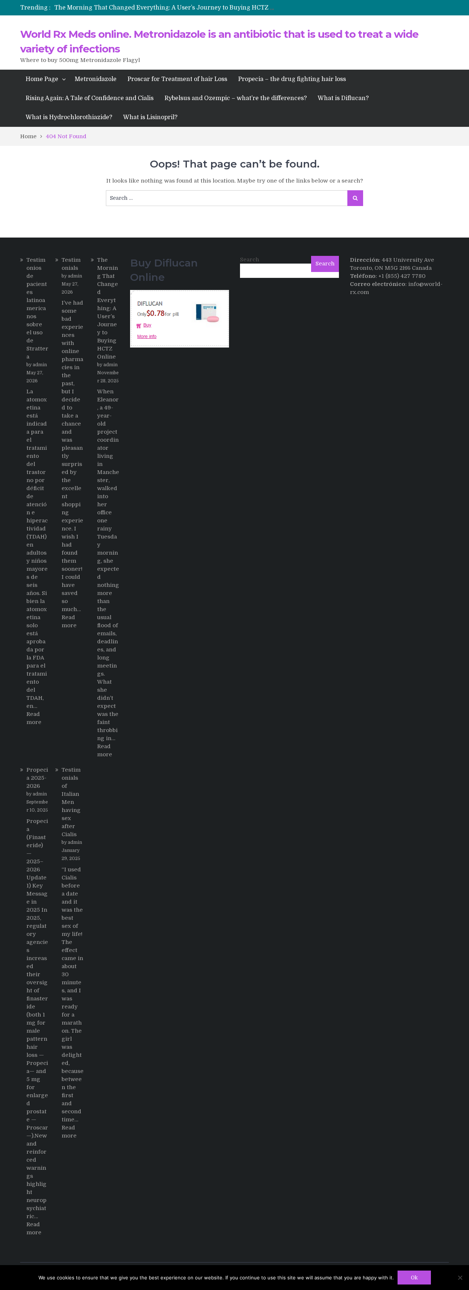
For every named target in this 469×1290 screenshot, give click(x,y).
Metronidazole (96, 79)
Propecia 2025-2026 (37, 778)
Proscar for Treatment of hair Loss (177, 79)
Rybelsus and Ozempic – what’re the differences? (236, 98)
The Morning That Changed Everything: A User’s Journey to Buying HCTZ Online (172, 7)
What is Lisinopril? (150, 117)
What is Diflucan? (343, 98)
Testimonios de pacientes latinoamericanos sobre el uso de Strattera (37, 308)
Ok (414, 1277)
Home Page (42, 79)
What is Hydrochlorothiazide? (69, 117)
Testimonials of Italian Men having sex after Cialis (71, 802)
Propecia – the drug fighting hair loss (292, 79)
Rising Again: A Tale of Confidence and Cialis (90, 98)
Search (249, 259)
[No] (460, 1277)
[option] (165, 8)
